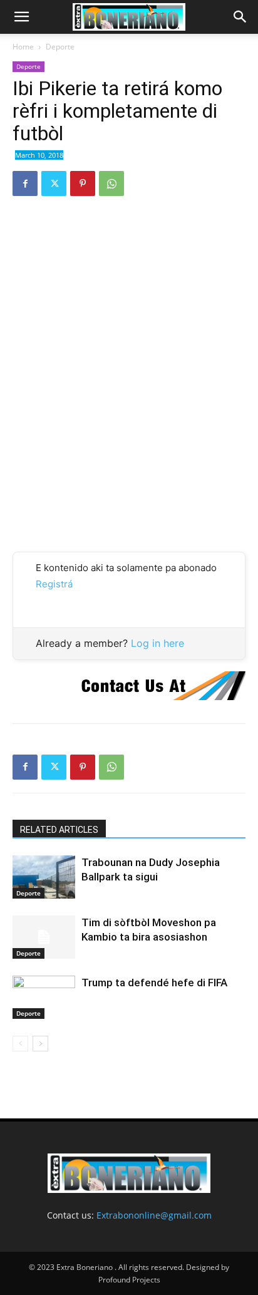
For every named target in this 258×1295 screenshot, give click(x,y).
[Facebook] (25, 183)
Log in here (157, 643)
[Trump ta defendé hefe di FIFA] (44, 997)
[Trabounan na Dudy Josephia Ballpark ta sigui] (44, 877)
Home (23, 46)
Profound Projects (129, 1279)
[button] (21, 17)
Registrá (54, 584)
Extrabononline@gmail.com (154, 1215)
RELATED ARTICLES (59, 830)
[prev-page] (20, 1043)
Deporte (60, 46)
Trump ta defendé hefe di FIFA (154, 982)
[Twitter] (53, 183)
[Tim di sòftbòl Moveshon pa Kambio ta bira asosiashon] (44, 937)
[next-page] (40, 1043)
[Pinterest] (82, 183)
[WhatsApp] (111, 183)
